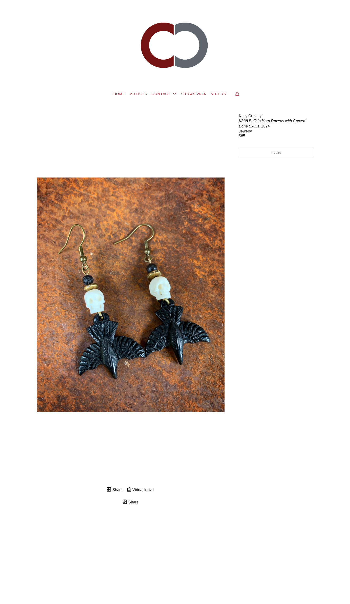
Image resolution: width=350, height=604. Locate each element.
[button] (164, 94)
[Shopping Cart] (237, 94)
